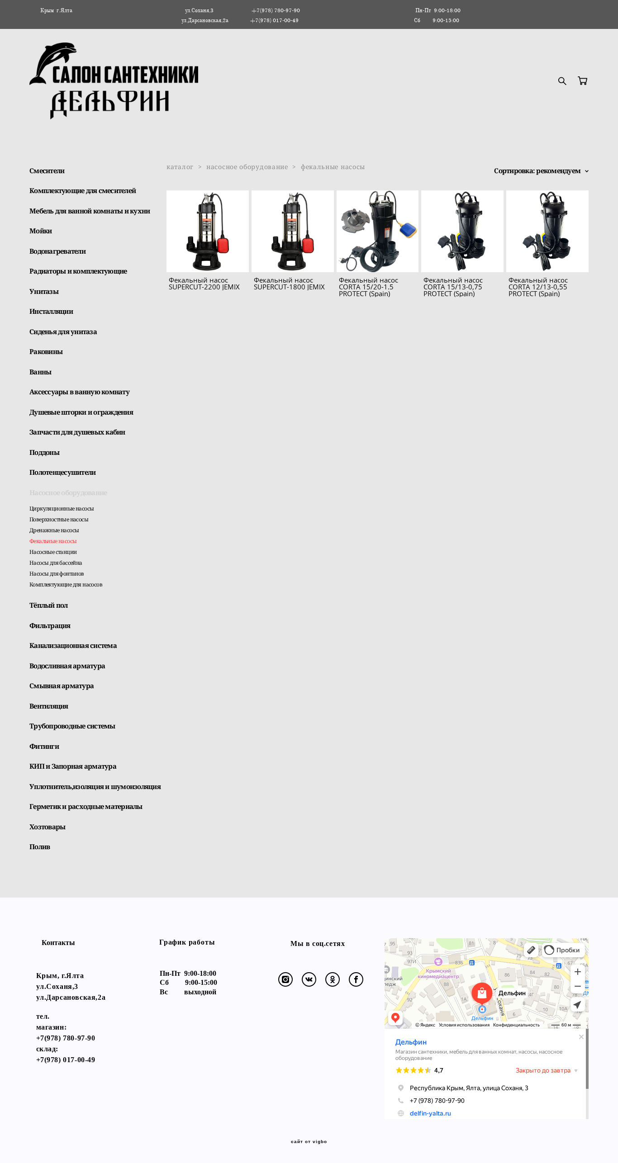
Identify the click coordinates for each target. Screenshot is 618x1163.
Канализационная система (73, 645)
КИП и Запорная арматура (72, 766)
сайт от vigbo (309, 1141)
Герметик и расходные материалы (86, 806)
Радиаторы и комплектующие (78, 270)
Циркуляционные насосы (61, 508)
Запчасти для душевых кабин (77, 431)
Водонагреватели (57, 250)
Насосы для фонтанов (56, 573)
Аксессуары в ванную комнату (79, 391)
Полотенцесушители (62, 472)
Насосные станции (52, 552)
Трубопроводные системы (72, 725)
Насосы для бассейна (55, 563)
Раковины (45, 351)
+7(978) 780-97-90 (65, 1038)
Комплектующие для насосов (65, 584)
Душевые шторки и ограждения (81, 411)
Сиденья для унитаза (63, 331)
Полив (39, 846)
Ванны (40, 371)
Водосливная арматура (67, 665)
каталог (180, 166)
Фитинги (44, 746)
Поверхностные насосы (58, 519)
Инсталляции (51, 311)
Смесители (46, 170)
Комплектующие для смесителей (82, 190)
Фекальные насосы (52, 541)
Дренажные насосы (54, 530)
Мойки (40, 230)
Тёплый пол (48, 605)
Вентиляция (48, 705)
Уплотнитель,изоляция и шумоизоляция (95, 786)
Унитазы (43, 291)
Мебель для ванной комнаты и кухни (89, 210)
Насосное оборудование (68, 492)
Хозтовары (47, 826)
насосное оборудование (247, 166)
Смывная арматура (61, 685)
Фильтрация (50, 625)
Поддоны (44, 452)
